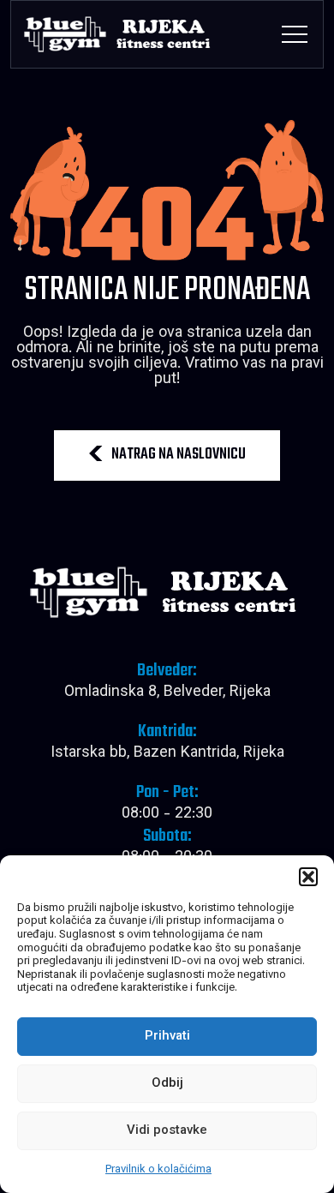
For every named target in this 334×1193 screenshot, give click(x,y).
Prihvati (167, 1036)
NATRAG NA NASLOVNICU (178, 454)
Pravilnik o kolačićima (158, 1169)
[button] (308, 876)
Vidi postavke (167, 1131)
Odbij (167, 1084)
